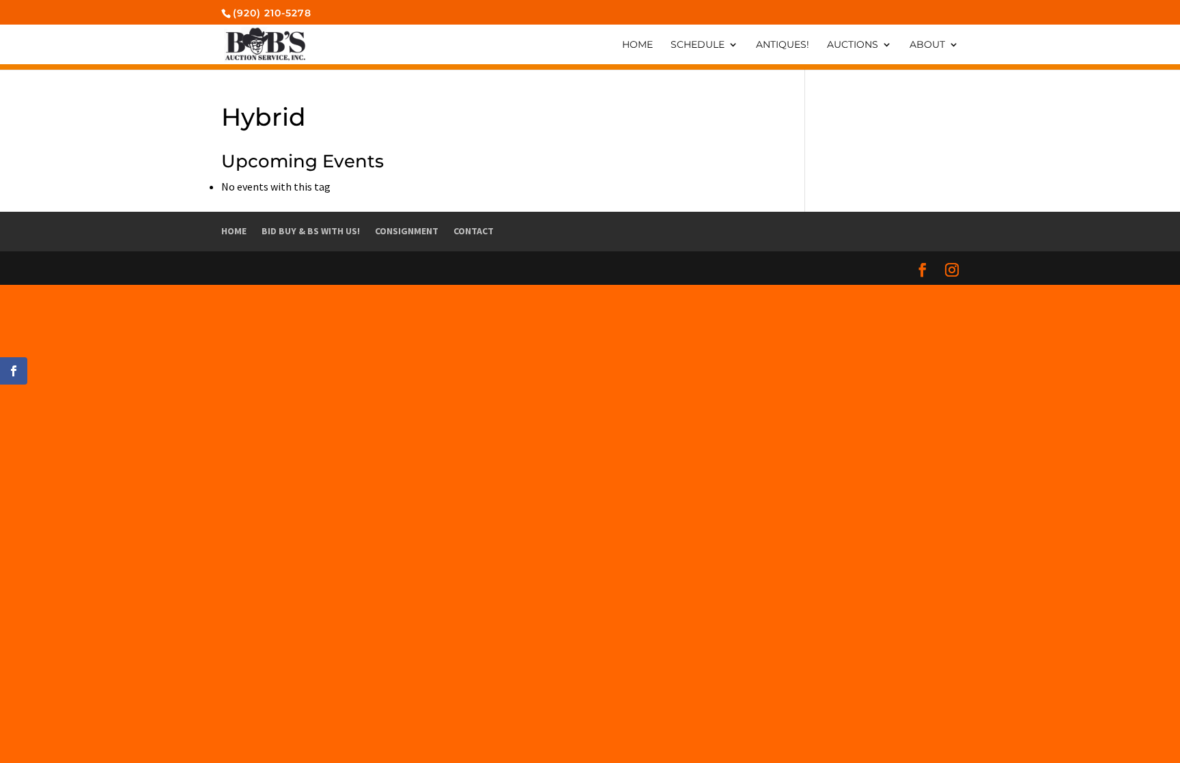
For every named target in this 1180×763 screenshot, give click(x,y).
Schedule (698, 45)
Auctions (852, 45)
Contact (473, 231)
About (927, 45)
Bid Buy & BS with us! (311, 231)
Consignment (406, 231)
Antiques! (782, 45)
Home (637, 45)
